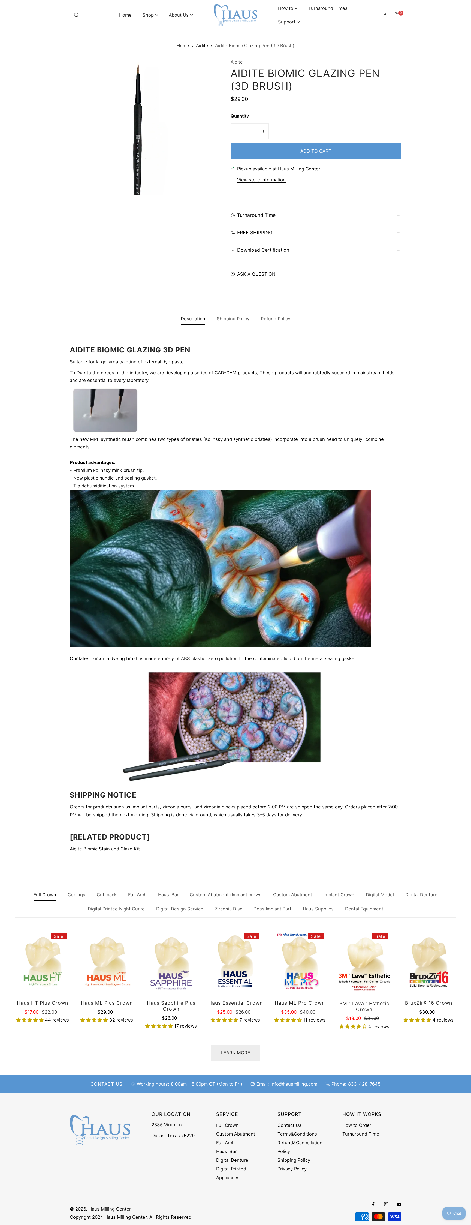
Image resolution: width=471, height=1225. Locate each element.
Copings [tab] (76, 894)
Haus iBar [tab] (168, 894)
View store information (261, 180)
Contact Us (289, 1125)
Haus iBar (226, 1151)
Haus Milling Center (110, 1209)
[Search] (76, 15)
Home (183, 45)
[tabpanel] (235, 599)
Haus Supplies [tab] (318, 909)
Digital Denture (232, 1160)
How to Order (356, 1125)
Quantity (240, 116)
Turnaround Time (360, 1134)
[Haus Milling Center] (235, 15)
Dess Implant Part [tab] (272, 909)
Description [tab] (193, 318)
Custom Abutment (235, 1134)
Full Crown (227, 1125)
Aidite (202, 45)
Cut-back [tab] (107, 894)
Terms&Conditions (297, 1134)
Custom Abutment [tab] (292, 894)
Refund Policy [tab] (275, 318)
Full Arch (225, 1142)
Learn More (235, 1052)
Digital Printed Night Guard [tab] (116, 909)
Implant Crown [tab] (339, 894)
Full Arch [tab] (137, 894)
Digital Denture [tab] (421, 894)
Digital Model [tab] (380, 894)
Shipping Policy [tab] (233, 318)
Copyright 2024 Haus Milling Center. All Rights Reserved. (131, 1217)
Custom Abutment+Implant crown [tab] (226, 894)
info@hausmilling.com (294, 1084)
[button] (150, 15)
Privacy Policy (292, 1169)
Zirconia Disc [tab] (228, 909)
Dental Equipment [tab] (364, 909)
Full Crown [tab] (45, 894)
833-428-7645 (364, 1084)
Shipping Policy (293, 1160)
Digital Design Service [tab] (179, 909)
